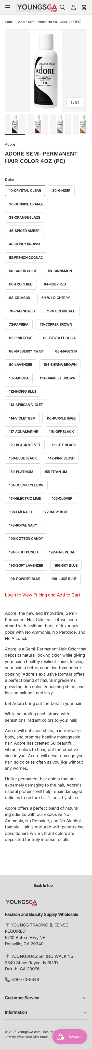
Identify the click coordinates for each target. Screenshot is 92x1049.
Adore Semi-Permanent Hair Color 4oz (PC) (49, 22)
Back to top (44, 885)
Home (9, 22)
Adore (10, 144)
